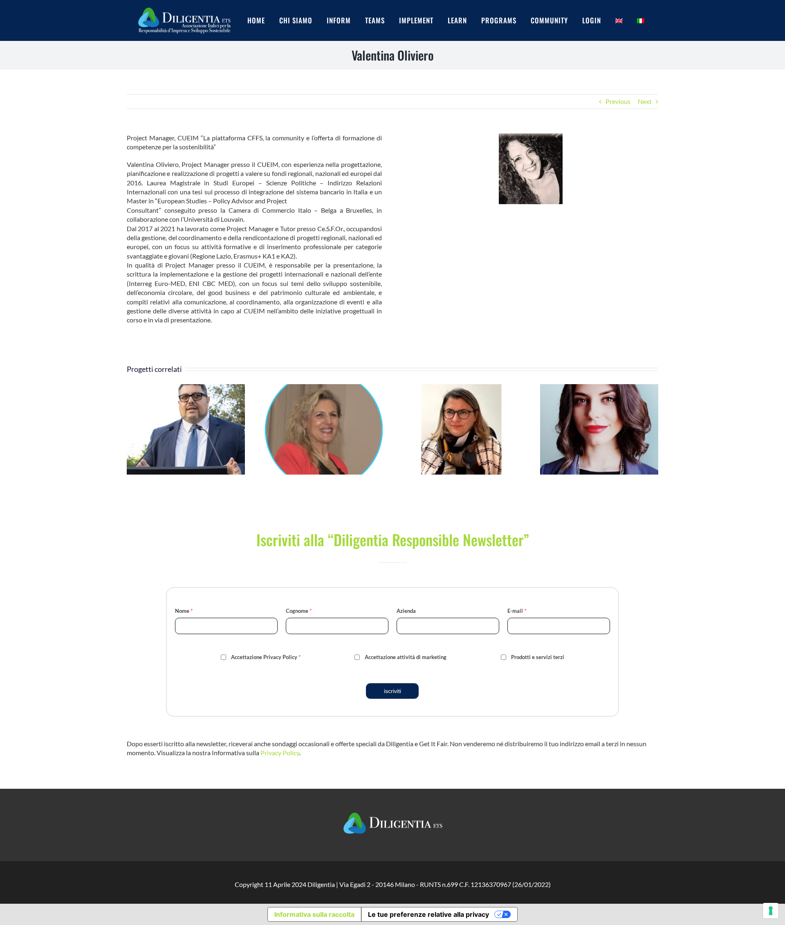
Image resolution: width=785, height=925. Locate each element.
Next (645, 101)
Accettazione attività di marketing (405, 657)
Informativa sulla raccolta (314, 914)
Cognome (299, 611)
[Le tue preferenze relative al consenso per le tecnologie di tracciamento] (770, 910)
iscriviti (392, 691)
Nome (184, 611)
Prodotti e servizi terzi (537, 657)
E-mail (516, 611)
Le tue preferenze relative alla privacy (428, 914)
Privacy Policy (279, 752)
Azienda (406, 611)
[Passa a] (626, 20)
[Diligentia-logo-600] (184, 7)
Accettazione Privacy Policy (266, 657)
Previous (618, 101)
